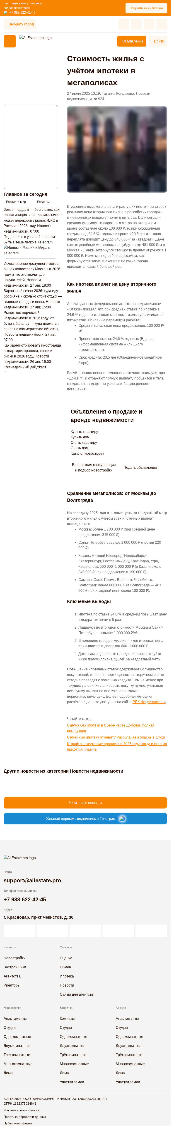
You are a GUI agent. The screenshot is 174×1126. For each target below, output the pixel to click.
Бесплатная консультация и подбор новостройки (94, 467)
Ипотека (67, 976)
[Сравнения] (136, 24)
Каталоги (10, 947)
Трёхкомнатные (73, 1055)
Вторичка (66, 1007)
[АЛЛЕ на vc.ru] (19, 931)
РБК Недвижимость (149, 702)
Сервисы (66, 947)
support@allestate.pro (32, 880)
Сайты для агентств (76, 994)
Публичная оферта (18, 1123)
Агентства (12, 976)
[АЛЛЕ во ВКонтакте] (85, 931)
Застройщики (15, 967)
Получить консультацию (146, 8)
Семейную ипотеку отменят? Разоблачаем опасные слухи (116, 737)
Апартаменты (15, 1018)
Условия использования (21, 1110)
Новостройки (15, 958)
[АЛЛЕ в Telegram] (151, 931)
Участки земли (72, 1082)
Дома (8, 1073)
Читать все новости (85, 803)
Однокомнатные (17, 1037)
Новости (67, 985)
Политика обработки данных (25, 1117)
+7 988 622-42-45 (22, 12)
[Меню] (10, 41)
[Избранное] (123, 24)
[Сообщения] (149, 24)
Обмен (65, 967)
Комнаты (67, 1018)
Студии (10, 1027)
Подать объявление (140, 467)
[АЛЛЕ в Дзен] (52, 931)
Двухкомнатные (17, 1046)
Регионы (43, 201)
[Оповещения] (162, 24)
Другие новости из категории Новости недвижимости (63, 771)
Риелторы (12, 985)
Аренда (121, 1007)
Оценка (66, 958)
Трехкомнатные (17, 1055)
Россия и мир (16, 201)
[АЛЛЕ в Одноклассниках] (118, 931)
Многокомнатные (18, 1064)
